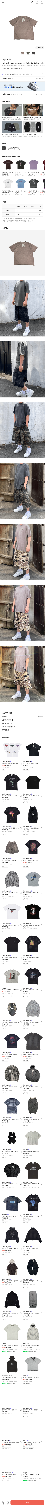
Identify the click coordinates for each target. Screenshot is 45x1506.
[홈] (37, 2)
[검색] (32, 2)
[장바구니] (42, 2)
